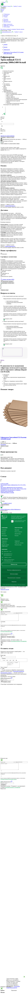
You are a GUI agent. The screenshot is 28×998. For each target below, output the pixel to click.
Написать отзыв (4, 290)
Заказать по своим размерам (8, 135)
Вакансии (5, 20)
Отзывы (5, 16)
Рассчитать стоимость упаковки (8, 29)
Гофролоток (4, 542)
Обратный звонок (5, 504)
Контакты (5, 15)
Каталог (3, 9)
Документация (7, 21)
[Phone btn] (2, 4)
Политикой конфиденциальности (6, 631)
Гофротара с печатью (8, 25)
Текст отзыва (4, 667)
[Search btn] (7, 2)
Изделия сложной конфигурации (5, 545)
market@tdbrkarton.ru (10, 205)
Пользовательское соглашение (14, 577)
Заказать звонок (20, 29)
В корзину (3, 137)
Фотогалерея (6, 26)
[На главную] (6, 517)
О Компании (6, 14)
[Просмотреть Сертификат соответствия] (7, 283)
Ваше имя (3, 655)
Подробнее (3, 444)
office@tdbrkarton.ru (15, 509)
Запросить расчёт (5, 589)
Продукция (17, 529)
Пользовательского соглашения (19, 641)
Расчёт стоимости (18, 531)
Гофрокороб (17, 541)
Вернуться (3, 636)
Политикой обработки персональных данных (9, 779)
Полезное (5, 19)
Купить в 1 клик (10, 137)
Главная (5, 44)
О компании (4, 529)
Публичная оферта (14, 574)
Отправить (3, 784)
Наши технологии (7, 24)
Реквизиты (14, 581)
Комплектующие (18, 544)
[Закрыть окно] (2, 643)
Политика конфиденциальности (14, 570)
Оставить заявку (10, 636)
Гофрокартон (6, 49)
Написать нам (14, 564)
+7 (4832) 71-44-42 (7, 503)
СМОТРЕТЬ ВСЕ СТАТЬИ (7, 492)
